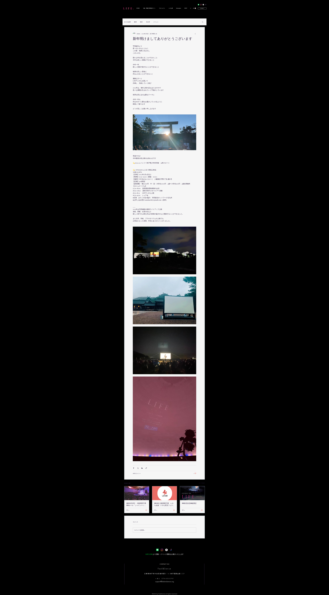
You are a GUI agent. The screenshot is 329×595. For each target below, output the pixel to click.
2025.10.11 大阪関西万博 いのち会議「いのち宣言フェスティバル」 (164, 504)
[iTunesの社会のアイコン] (205, 4)
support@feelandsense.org (164, 581)
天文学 (148, 22)
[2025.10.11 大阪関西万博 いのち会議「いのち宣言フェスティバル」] (164, 493)
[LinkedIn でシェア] (142, 468)
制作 (141, 22)
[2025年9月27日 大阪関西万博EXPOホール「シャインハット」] (136, 493)
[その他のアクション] (195, 34)
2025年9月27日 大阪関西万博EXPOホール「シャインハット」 (136, 504)
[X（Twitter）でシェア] (138, 468)
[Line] (198, 4)
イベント (156, 22)
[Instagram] (201, 4)
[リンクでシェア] (146, 468)
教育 (135, 22)
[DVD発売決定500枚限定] (192, 493)
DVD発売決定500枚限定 (189, 503)
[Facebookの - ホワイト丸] (203, 4)
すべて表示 (202, 483)
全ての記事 (127, 22)
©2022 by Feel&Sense (159, 594)
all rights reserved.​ (171, 594)
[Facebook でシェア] (133, 468)
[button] (149, 8)
